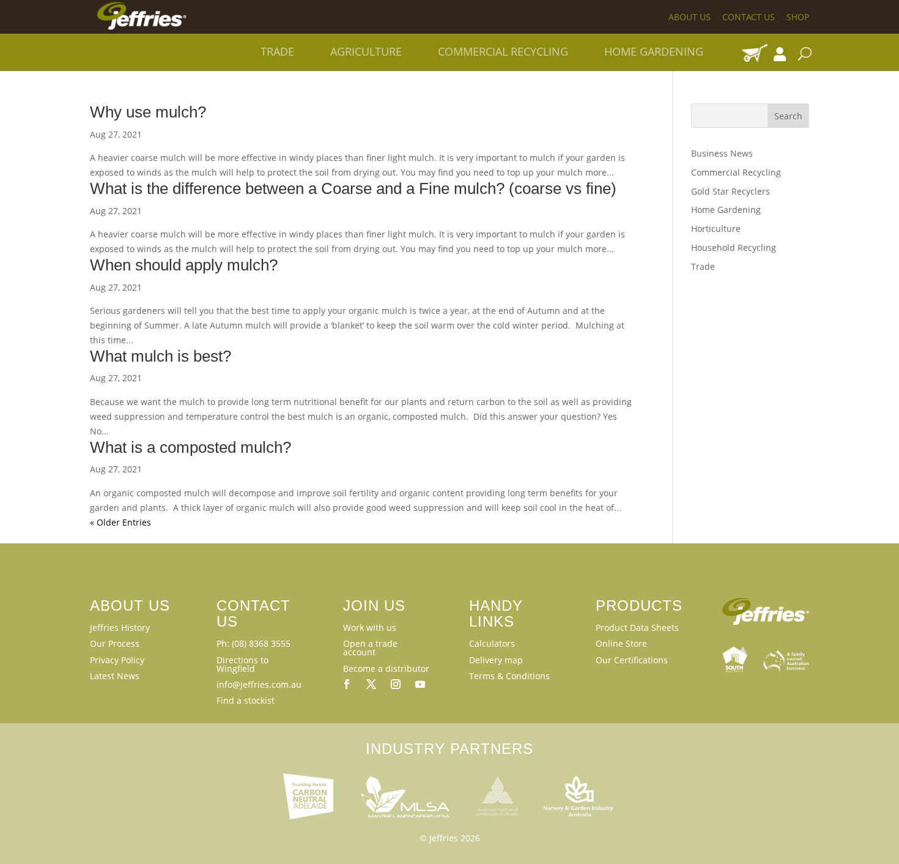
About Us (689, 17)
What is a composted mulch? (190, 447)
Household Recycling (733, 247)
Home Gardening (726, 209)
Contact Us (748, 17)
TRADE (277, 51)
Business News (722, 153)
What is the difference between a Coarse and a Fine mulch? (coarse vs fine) (353, 188)
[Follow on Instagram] (395, 684)
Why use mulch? (148, 112)
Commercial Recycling (736, 172)
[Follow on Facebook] (347, 684)
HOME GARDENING (653, 51)
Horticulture (716, 228)
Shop (797, 17)
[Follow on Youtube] (420, 684)
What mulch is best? (160, 356)
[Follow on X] (371, 684)
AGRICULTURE (366, 51)
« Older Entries (120, 522)
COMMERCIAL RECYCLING (503, 51)
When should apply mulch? (184, 265)
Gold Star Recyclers (730, 191)
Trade (703, 266)
